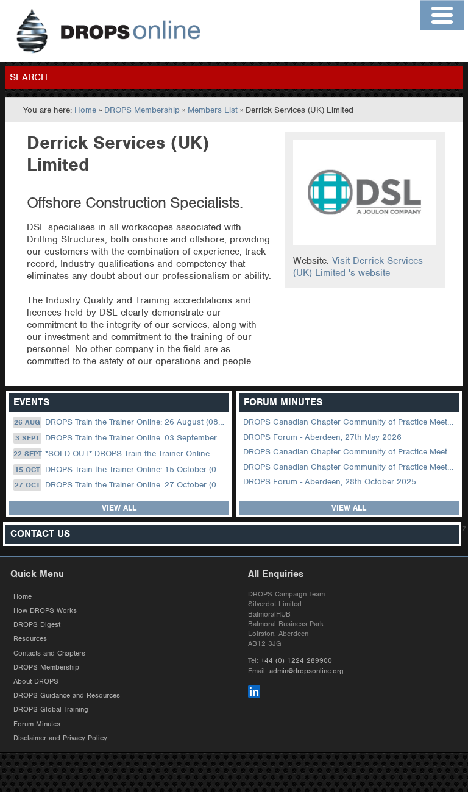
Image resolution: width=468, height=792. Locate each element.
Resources (30, 638)
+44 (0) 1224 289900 (296, 660)
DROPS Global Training (50, 709)
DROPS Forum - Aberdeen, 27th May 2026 (322, 437)
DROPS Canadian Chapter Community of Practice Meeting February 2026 (350, 467)
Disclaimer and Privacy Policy (60, 738)
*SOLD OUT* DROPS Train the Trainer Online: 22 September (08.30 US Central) (120, 453)
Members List (213, 110)
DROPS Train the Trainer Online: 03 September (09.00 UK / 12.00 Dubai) (121, 438)
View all (119, 508)
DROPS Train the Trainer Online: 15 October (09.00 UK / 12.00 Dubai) (121, 469)
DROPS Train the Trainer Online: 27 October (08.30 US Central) (121, 484)
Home (85, 110)
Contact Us (40, 534)
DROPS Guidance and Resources (66, 695)
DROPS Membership (142, 110)
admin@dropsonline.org (306, 671)
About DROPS (35, 681)
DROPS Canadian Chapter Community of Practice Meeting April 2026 (350, 452)
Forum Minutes (36, 724)
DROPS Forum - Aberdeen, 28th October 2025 (329, 481)
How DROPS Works (45, 610)
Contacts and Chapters (49, 653)
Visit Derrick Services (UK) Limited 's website (358, 267)
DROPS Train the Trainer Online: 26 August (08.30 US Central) (120, 422)
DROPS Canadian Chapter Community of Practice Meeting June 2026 (350, 422)
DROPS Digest (36, 624)
